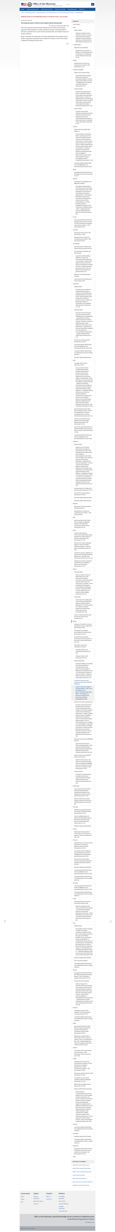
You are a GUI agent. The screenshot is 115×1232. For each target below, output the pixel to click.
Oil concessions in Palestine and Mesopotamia (82, 252)
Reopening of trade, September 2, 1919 (83, 507)
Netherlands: (76, 786)
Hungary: (75, 503)
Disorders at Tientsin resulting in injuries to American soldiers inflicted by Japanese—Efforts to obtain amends (82, 546)
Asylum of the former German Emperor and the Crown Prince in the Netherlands (83, 801)
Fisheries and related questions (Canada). (82, 275)
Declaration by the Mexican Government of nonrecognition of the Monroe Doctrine (83, 639)
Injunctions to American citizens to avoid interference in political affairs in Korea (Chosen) (83, 563)
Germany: (75, 229)
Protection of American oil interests (83, 702)
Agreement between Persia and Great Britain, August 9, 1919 (82, 902)
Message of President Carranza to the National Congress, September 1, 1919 (83, 626)
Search (22, 1199)
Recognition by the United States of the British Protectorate (83, 174)
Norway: (75, 829)
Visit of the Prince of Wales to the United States (83, 247)
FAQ (22, 1202)
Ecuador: (75, 126)
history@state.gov (89, 1222)
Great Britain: (76, 243)
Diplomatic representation (81, 47)
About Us (48, 1196)
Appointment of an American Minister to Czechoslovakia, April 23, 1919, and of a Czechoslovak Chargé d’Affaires (84, 54)
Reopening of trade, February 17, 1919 (83, 1074)
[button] (32, 9)
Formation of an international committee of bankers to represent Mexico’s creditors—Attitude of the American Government (84, 779)
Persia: (74, 898)
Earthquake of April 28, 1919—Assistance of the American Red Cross (82, 1012)
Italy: (74, 517)
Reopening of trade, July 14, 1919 (82, 233)
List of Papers (76, 24)
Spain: (74, 1023)
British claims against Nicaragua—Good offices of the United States (83, 811)
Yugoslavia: (76, 1145)
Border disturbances (79, 660)
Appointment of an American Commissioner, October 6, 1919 (82, 65)
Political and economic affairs (82, 72)
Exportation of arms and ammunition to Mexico (80, 645)
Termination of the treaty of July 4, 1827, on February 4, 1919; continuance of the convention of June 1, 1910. (83, 1053)
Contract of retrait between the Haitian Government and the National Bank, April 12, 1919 (82, 421)
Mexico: (75, 621)
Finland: (75, 178)
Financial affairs (78, 89)
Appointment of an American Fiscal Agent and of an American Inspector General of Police (83, 845)
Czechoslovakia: (77, 44)
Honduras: (75, 441)
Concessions (77, 597)
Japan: (74, 530)
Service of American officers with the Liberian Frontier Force (82, 616)
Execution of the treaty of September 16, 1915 (80, 364)
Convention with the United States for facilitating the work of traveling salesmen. (83, 352)
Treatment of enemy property (82, 340)
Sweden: (75, 1047)
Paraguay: (75, 883)
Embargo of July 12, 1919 (82, 656)
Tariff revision (78, 108)
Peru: (74, 923)
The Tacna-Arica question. (81, 960)
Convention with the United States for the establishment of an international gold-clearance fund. (83, 164)
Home (22, 1196)
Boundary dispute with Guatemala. (83, 497)
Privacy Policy (62, 1201)
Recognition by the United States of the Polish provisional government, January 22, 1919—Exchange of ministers (83, 975)
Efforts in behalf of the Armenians (83, 1089)
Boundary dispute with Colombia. (82, 867)
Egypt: (74, 169)
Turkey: (75, 1058)
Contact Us (49, 1199)
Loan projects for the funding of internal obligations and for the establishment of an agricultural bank (82, 853)
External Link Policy (63, 1204)
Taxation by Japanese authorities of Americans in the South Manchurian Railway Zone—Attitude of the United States (83, 555)
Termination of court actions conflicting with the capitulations (82, 1079)
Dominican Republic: (78, 69)
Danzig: (75, 60)
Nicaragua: (75, 807)
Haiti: (74, 360)
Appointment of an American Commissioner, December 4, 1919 (82, 512)
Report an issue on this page (28, 1228)
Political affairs (78, 30)
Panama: (75, 840)
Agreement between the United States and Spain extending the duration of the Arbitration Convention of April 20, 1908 (82, 1030)
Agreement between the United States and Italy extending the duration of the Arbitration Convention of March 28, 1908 (82, 524)
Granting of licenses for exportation (83, 651)
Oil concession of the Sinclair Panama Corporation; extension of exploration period (83, 861)
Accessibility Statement (62, 1197)
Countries (35, 1204)
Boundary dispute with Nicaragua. (83, 500)
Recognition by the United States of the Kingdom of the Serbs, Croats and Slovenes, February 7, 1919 (83, 1151)
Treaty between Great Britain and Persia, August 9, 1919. (83, 280)
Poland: (75, 970)
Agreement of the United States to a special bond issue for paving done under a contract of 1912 (83, 429)
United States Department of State (80, 1219)
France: (75, 217)
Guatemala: (76, 283)
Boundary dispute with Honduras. (82, 357)
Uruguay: (75, 1124)
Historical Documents (36, 1197)
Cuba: (74, 27)
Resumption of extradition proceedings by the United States (82, 632)
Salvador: (75, 1007)
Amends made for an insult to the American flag (83, 489)
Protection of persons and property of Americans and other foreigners (83, 682)
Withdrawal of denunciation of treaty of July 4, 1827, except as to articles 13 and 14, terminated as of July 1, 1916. (83, 834)
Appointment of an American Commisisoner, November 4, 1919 (82, 239)
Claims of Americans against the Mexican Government (82, 756)
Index (74, 1156)
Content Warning (63, 1211)
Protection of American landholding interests (83, 739)
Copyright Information (62, 1207)
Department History (38, 1201)
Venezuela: (75, 1133)
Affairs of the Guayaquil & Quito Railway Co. (82, 130)
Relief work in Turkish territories (82, 1085)
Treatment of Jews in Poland (81, 981)
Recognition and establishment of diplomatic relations (83, 182)
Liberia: (75, 569)
